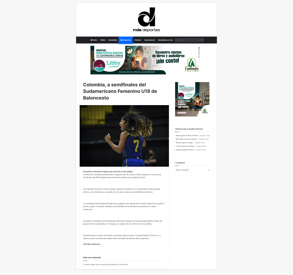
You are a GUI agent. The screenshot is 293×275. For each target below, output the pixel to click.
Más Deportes (125, 40)
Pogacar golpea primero (185, 150)
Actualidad (113, 40)
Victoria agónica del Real (185, 146)
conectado (103, 264)
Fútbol (102, 40)
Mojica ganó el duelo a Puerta (187, 135)
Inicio (94, 40)
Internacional (149, 40)
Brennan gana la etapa (184, 143)
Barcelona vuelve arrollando (186, 139)
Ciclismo (137, 40)
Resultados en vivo (165, 40)
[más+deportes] (146, 19)
